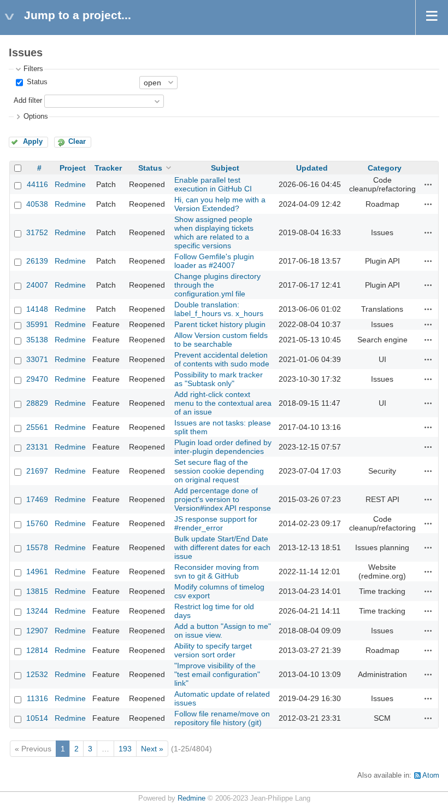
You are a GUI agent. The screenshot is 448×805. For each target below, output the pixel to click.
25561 (37, 427)
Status (36, 82)
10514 (37, 718)
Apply (33, 141)
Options (35, 116)
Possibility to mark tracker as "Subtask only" (218, 379)
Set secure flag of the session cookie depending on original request (219, 471)
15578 (37, 547)
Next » (152, 748)
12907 (37, 630)
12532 (37, 674)
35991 (37, 324)
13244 (37, 610)
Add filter (28, 100)
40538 (37, 204)
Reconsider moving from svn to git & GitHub (216, 571)
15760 (37, 523)
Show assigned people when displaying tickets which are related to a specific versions (214, 232)
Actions (428, 184)
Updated (312, 168)
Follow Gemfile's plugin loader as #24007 (214, 261)
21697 (37, 470)
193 (125, 748)
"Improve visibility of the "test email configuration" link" (217, 674)
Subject (225, 168)
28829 (37, 403)
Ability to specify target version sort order (213, 650)
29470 (37, 379)
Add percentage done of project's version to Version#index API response (222, 499)
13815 (37, 591)
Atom (430, 775)
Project (73, 168)
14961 (37, 571)
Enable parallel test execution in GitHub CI (213, 184)
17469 (37, 499)
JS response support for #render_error (215, 523)
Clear (77, 141)
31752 (37, 232)
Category (385, 168)
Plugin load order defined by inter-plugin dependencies (223, 447)
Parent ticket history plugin (220, 324)
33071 (37, 359)
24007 (37, 285)
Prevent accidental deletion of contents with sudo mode (221, 359)
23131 (37, 446)
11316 (37, 698)
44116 (37, 184)
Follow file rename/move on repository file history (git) (222, 718)
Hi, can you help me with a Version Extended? (220, 204)
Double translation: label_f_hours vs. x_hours (218, 309)
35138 (37, 339)
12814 (37, 650)
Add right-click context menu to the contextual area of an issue (223, 403)
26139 (37, 260)
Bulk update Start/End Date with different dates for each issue (222, 547)
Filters (33, 69)
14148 (37, 309)
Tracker (108, 168)
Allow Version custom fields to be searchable (221, 339)
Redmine (70, 184)
